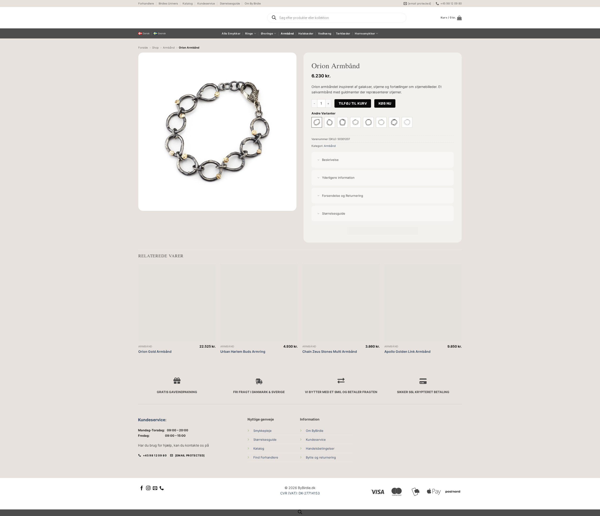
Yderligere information (338, 177)
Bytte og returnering (321, 457)
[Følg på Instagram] (148, 488)
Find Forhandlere (265, 457)
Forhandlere (146, 3)
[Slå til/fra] (318, 160)
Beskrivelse (330, 160)
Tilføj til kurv (353, 103)
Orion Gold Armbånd (155, 351)
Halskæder (305, 33)
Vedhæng (324, 33)
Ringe (249, 33)
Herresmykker (365, 33)
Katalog (188, 3)
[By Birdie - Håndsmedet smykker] (182, 18)
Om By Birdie (253, 3)
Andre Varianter (323, 113)
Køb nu (385, 103)
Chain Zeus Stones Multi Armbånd (329, 351)
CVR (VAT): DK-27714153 (300, 493)
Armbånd (287, 33)
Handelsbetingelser (320, 448)
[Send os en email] (155, 488)
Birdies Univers (168, 3)
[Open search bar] (300, 512)
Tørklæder (343, 33)
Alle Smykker (231, 33)
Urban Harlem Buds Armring (242, 351)
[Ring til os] (161, 488)
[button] (451, 18)
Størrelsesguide (230, 3)
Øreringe (267, 33)
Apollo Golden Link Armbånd (407, 351)
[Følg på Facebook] (141, 488)
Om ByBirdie (314, 431)
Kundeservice (206, 3)
